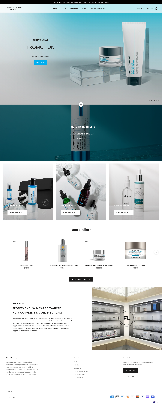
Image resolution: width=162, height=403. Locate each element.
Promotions (74, 8)
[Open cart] (156, 8)
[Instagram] (128, 376)
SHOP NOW (40, 64)
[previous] (6, 252)
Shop (55, 8)
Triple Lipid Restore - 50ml (135, 265)
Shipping (76, 365)
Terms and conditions (81, 371)
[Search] (152, 8)
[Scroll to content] (81, 104)
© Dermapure (12, 397)
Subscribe (130, 371)
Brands (63, 8)
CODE (84, 8)
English (139, 8)
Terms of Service (79, 374)
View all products (81, 279)
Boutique (77, 362)
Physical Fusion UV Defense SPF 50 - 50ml (63, 265)
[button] (157, 402)
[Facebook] (124, 376)
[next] (156, 252)
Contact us (77, 368)
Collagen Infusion (26, 265)
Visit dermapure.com (97, 8)
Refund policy (78, 377)
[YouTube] (133, 376)
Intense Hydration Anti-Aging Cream (99, 265)
